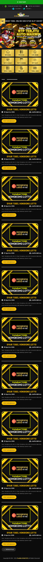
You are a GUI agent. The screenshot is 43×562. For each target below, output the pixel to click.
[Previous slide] (3, 35)
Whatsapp (22, 2)
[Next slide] (39, 35)
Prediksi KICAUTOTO (22, 558)
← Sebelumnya (9, 549)
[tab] (19, 46)
